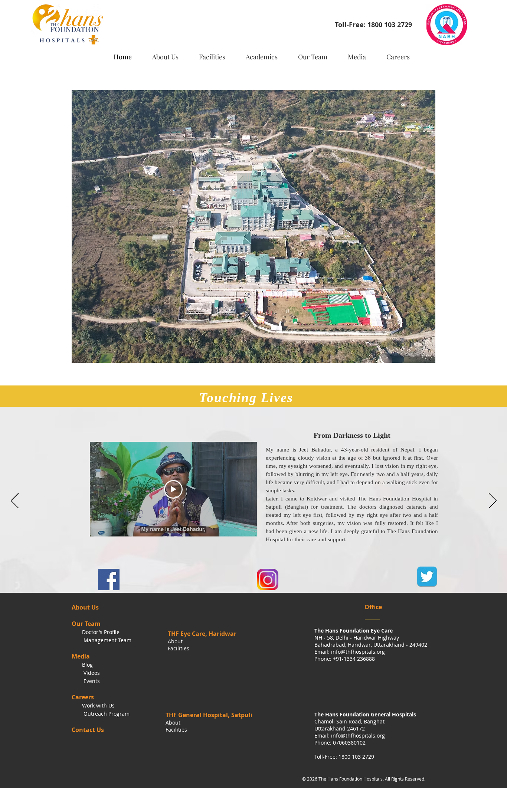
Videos (92, 672)
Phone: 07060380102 (340, 742)
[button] (215, 54)
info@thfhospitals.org (358, 651)
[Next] (493, 501)
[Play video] (173, 489)
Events (91, 680)
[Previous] (15, 501)
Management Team (106, 640)
